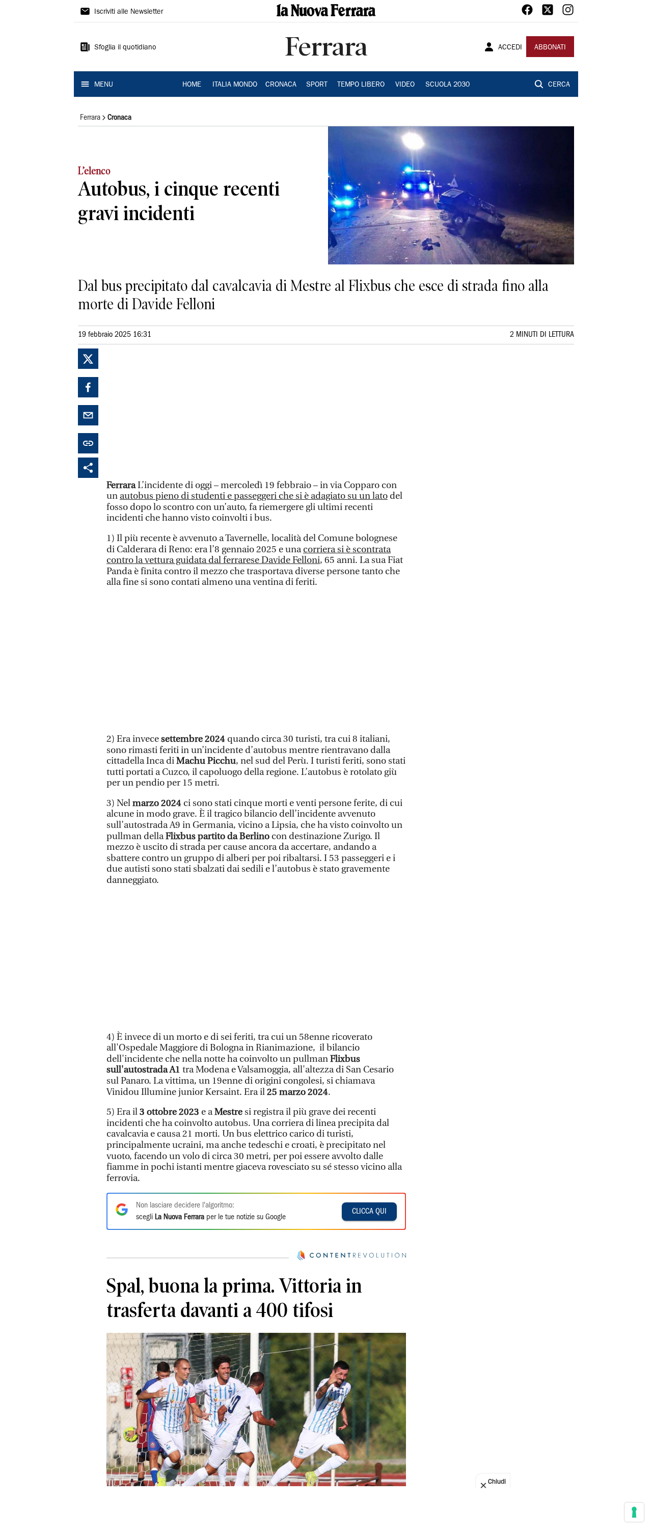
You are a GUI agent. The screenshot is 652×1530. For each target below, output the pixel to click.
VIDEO (405, 85)
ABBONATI (550, 47)
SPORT (317, 85)
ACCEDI (510, 47)
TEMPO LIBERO (361, 85)
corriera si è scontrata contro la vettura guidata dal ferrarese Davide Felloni (248, 555)
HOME (191, 85)
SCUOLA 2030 (447, 85)
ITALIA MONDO (234, 85)
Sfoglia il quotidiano (125, 47)
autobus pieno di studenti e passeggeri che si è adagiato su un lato (254, 496)
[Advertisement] (182, 412)
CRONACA (280, 85)
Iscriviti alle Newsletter (128, 12)
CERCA (559, 85)
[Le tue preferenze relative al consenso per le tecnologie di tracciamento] (634, 1512)
